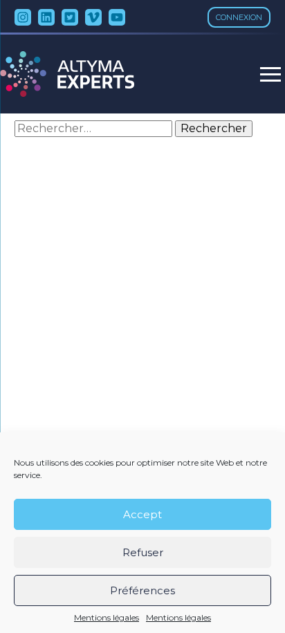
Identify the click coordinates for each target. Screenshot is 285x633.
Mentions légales (106, 618)
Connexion (239, 17)
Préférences (142, 590)
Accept (142, 514)
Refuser (142, 552)
